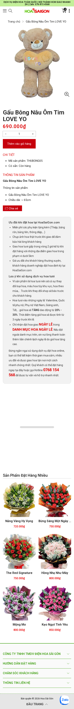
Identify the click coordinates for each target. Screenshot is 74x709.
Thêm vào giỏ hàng (19, 143)
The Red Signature (19, 573)
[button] (5, 11)
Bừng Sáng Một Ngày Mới (55, 521)
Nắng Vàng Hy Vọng (19, 521)
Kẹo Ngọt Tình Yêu (55, 624)
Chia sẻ (13, 208)
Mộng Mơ (19, 624)
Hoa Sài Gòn (46, 698)
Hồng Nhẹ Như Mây (54, 573)
